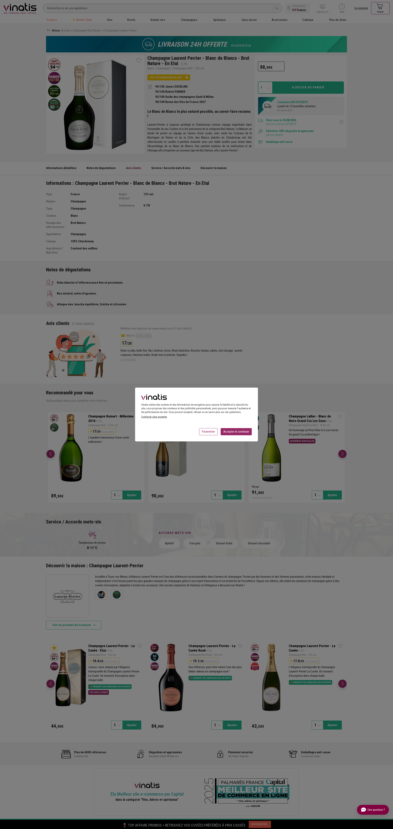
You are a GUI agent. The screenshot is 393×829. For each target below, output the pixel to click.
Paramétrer (208, 431)
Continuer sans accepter (154, 416)
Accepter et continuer (236, 431)
